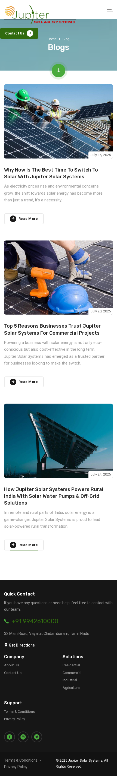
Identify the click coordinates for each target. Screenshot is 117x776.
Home (52, 39)
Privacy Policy (14, 719)
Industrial (70, 680)
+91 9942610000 (35, 621)
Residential (71, 665)
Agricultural (72, 688)
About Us (11, 665)
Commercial (72, 673)
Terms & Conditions (19, 712)
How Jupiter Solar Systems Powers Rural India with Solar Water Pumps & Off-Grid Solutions (53, 496)
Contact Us (12, 673)
